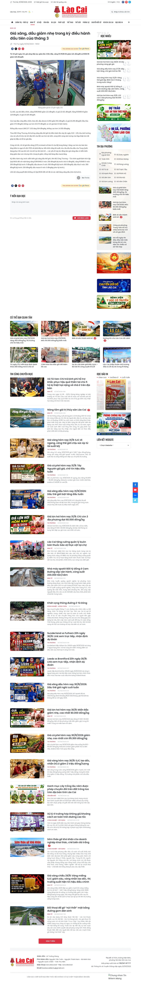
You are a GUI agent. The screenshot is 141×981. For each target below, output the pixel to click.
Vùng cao (102, 377)
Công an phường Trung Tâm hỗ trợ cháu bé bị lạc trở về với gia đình (120, 228)
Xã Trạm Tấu (121, 169)
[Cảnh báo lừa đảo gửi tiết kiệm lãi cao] (55, 355)
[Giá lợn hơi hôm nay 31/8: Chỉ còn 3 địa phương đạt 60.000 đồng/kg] (27, 524)
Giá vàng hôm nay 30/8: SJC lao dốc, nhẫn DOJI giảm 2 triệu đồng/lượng (68, 762)
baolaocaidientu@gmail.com (53, 968)
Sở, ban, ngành (122, 155)
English (112, 2)
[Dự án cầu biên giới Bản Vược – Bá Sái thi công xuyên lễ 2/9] (86, 355)
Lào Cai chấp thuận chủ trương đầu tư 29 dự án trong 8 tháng (116, 365)
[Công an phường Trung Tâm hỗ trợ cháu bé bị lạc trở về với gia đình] (105, 227)
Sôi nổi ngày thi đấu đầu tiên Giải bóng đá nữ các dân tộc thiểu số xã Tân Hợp (120, 242)
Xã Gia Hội (120, 177)
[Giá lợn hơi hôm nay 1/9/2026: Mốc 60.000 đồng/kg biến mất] (105, 204)
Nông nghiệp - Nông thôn (57, 606)
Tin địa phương (104, 146)
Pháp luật (61, 22)
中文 (118, 2)
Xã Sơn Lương (107, 181)
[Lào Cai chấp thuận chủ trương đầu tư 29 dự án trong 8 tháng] (117, 355)
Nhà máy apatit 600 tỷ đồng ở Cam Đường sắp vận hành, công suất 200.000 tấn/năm (110, 88)
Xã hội (39, 22)
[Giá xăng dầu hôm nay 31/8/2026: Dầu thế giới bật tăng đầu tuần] (27, 499)
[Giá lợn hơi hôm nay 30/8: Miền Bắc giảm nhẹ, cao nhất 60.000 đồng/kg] (27, 717)
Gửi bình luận (83, 218)
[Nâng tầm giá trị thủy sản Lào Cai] (27, 417)
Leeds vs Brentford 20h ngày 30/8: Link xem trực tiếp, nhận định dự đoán (67, 662)
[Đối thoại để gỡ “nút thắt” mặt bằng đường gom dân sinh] (27, 915)
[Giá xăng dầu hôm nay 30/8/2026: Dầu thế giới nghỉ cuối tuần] (27, 692)
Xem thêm (50, 941)
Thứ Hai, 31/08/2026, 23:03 (22, 2)
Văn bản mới (51, 796)
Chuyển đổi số (96, 22)
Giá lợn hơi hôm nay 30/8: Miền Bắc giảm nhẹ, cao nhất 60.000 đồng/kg (68, 711)
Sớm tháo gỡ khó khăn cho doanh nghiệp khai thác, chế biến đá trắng (68, 841)
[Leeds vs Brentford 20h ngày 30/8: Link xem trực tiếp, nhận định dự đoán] (27, 666)
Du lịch (53, 22)
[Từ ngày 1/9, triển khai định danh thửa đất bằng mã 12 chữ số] (24, 355)
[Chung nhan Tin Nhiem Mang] (119, 977)
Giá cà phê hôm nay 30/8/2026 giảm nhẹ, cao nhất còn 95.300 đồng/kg (68, 737)
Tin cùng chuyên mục (21, 374)
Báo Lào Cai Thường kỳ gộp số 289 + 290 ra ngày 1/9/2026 (114, 402)
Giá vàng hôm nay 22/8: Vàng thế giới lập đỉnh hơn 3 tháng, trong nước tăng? (109, 80)
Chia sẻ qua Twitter (16, 49)
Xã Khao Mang (122, 159)
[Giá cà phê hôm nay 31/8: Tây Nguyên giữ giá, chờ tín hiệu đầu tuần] (27, 473)
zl (129, 2)
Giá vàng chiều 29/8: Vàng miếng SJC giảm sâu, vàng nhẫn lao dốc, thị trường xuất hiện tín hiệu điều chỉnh (68, 878)
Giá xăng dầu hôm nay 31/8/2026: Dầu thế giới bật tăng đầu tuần (66, 493)
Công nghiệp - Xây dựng (56, 820)
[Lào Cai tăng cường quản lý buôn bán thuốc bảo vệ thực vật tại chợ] (27, 550)
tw (135, 500)
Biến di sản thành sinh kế (120, 216)
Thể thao (70, 22)
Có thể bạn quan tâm (21, 317)
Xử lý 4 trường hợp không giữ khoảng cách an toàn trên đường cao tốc (68, 815)
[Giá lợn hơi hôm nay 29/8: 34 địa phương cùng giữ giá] (114, 49)
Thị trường (51, 449)
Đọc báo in (119, 22)
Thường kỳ (114, 377)
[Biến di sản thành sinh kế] (105, 217)
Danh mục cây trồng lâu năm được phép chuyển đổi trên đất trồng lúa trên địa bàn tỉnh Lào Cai (68, 789)
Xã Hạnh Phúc (107, 173)
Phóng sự (86, 22)
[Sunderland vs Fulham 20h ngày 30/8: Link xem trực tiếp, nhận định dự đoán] (27, 641)
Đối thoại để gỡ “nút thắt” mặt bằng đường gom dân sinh (68, 909)
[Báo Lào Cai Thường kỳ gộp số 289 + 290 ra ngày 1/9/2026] (114, 394)
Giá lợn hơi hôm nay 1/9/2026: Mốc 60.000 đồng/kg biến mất (120, 205)
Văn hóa (46, 22)
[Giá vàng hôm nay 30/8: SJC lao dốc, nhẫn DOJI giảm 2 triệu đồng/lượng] (27, 768)
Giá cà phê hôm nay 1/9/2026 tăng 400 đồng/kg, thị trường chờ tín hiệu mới (121, 192)
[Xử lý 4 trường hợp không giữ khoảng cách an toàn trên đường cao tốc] (27, 822)
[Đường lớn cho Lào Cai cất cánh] (117, 328)
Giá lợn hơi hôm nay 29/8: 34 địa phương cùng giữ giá (110, 63)
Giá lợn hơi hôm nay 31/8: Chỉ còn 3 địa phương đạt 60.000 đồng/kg (109, 97)
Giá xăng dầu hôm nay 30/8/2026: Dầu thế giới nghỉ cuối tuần (67, 686)
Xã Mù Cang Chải (106, 164)
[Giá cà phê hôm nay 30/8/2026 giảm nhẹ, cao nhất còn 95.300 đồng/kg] (27, 743)
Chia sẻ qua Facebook (12, 49)
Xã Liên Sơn (106, 177)
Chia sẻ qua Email (23, 49)
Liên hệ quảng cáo (60, 2)
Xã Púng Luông (122, 164)
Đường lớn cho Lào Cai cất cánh (116, 338)
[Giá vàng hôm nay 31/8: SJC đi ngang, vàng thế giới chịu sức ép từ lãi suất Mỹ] (27, 448)
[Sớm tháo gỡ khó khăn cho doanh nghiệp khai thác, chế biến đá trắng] (27, 847)
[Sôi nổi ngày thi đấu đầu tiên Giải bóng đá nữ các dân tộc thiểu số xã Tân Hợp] (105, 240)
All (129, 22)
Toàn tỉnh (105, 159)
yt (126, 2)
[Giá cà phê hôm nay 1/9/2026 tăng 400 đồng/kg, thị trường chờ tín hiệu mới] (105, 190)
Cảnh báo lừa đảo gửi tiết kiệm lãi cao (54, 365)
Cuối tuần (126, 377)
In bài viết (19, 49)
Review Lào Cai (108, 22)
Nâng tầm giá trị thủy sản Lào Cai (67, 409)
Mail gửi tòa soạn (42, 2)
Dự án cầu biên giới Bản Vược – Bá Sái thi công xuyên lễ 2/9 (85, 365)
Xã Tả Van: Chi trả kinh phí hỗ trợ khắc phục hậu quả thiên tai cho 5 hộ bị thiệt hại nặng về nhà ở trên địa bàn (68, 383)
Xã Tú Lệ (104, 169)
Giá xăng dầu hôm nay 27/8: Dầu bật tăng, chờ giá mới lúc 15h (110, 70)
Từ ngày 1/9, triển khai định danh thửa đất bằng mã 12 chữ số (23, 365)
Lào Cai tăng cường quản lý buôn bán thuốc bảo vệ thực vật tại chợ (67, 543)
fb (123, 2)
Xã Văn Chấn (121, 181)
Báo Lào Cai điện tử (70, 12)
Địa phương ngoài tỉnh (106, 153)
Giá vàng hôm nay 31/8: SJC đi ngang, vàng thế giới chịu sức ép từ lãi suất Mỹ (67, 443)
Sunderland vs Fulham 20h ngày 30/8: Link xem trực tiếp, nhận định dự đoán (67, 636)
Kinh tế (32, 22)
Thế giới (78, 22)
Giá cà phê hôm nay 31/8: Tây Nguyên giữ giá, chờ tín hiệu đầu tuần (66, 468)
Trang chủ (12, 22)
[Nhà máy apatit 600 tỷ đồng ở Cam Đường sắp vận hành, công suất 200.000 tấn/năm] (27, 576)
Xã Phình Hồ (121, 173)
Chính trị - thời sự (21, 22)
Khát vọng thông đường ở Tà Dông (67, 603)
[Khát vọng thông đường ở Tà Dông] (27, 611)
